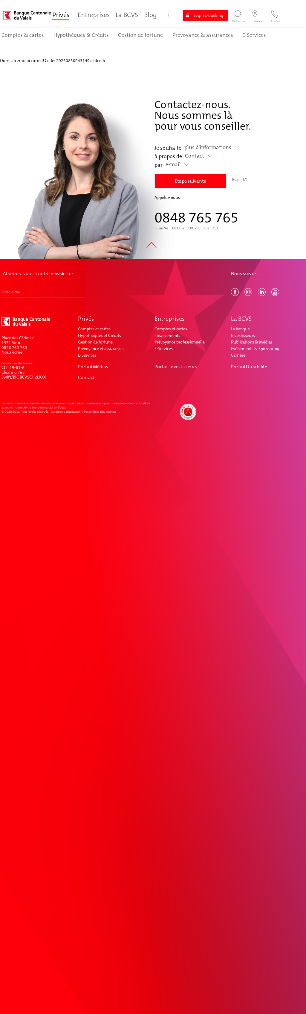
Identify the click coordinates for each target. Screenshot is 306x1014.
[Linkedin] (262, 294)
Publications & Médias (252, 342)
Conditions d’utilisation (66, 411)
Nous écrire (11, 352)
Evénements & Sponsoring (255, 348)
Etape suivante (190, 181)
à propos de (168, 156)
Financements (167, 335)
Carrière (238, 355)
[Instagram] (248, 294)
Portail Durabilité (249, 367)
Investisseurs (243, 335)
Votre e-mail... (12, 292)
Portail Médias (93, 367)
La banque (240, 329)
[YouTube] (275, 294)
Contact (86, 377)
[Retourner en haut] (153, 248)
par (158, 165)
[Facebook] (235, 294)
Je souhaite (167, 148)
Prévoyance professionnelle (179, 342)
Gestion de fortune (95, 342)
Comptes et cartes (94, 329)
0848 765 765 (196, 217)
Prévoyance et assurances (101, 348)
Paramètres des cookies (100, 411)
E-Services (87, 355)
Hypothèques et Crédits (99, 335)
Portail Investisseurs (175, 367)
